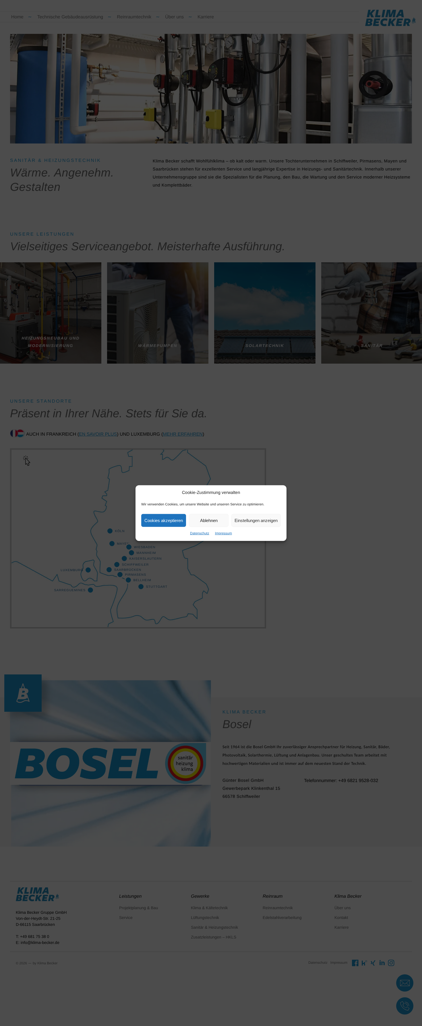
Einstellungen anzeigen (256, 520)
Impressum (223, 533)
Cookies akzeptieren (163, 520)
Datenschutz (199, 533)
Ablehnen (209, 520)
